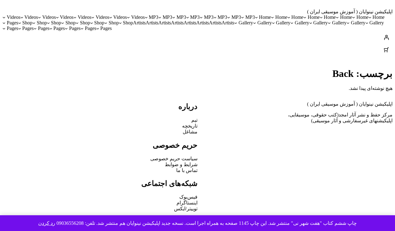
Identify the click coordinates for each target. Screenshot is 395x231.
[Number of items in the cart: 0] (386, 50)
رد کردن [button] (46, 223)
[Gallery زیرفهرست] (366, 22)
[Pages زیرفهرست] (4, 22)
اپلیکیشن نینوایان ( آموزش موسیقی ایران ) (350, 11)
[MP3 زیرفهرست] (242, 17)
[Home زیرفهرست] (370, 17)
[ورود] (197, 37)
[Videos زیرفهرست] (128, 17)
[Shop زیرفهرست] (120, 22)
